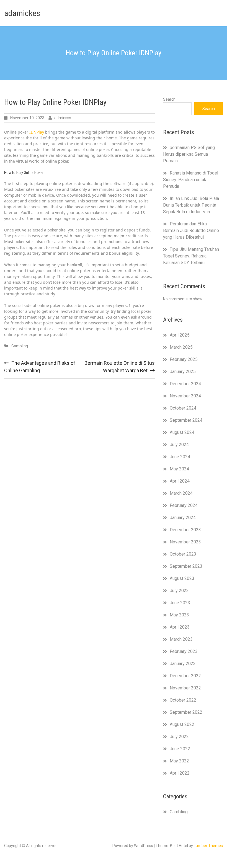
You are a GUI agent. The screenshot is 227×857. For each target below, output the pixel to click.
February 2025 (184, 359)
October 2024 (183, 408)
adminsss (62, 118)
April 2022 (180, 773)
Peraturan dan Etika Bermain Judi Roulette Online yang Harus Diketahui (191, 230)
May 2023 (179, 615)
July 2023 (179, 590)
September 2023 (186, 566)
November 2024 (185, 395)
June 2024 (180, 456)
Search (169, 99)
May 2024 (179, 469)
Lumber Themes (208, 845)
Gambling (19, 346)
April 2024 (180, 481)
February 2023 (184, 651)
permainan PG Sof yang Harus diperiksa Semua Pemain (189, 154)
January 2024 (183, 517)
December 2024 (185, 383)
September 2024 (186, 420)
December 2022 (185, 675)
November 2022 (185, 688)
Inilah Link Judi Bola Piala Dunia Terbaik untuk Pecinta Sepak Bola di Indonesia (191, 205)
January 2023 (183, 663)
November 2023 (185, 542)
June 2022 (180, 748)
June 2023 (180, 602)
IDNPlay (36, 132)
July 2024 (179, 444)
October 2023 (183, 554)
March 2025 (181, 347)
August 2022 (182, 724)
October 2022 (183, 700)
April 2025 (180, 335)
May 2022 (179, 761)
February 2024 (184, 505)
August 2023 (182, 578)
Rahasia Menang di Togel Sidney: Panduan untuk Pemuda (190, 179)
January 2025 (183, 371)
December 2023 (185, 529)
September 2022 (186, 712)
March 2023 (181, 639)
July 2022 (179, 736)
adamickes (22, 13)
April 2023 (180, 627)
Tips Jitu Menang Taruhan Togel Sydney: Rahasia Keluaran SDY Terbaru (191, 256)
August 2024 (182, 432)
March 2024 (181, 493)
